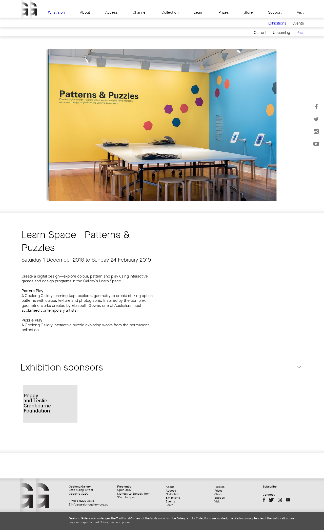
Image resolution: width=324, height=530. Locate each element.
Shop (217, 494)
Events (298, 23)
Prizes (223, 12)
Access (111, 12)
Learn (198, 12)
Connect (269, 495)
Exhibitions (277, 23)
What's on (56, 12)
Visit (300, 12)
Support (275, 12)
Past (300, 33)
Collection (169, 12)
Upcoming (281, 33)
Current (260, 33)
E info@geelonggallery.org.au (88, 504)
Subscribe (270, 487)
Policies (219, 487)
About (85, 12)
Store (248, 12)
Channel (139, 12)
